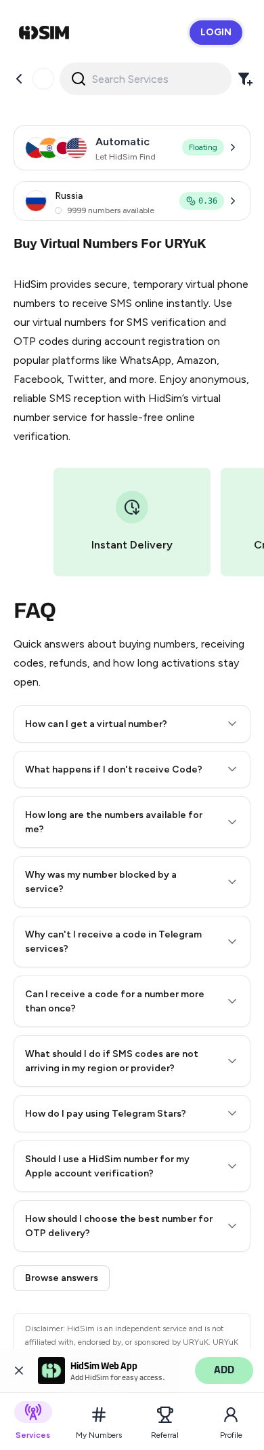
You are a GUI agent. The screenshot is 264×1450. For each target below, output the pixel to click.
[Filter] (245, 79)
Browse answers (61, 1278)
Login (216, 32)
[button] (132, 724)
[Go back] (19, 79)
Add (224, 1370)
